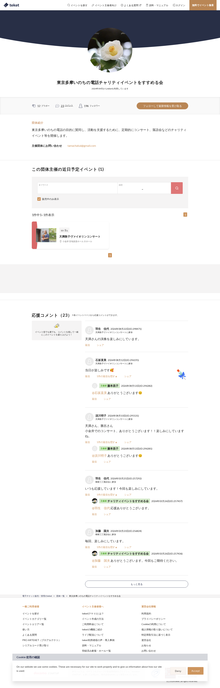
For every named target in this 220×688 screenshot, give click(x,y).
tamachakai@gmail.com (82, 145)
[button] (17, 675)
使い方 (26, 629)
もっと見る (137, 584)
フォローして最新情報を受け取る (162, 105)
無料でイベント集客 (203, 5)
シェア (100, 344)
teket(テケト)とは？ (93, 613)
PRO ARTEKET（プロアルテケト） (41, 640)
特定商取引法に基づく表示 (155, 634)
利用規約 (146, 613)
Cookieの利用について (153, 624)
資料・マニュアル (91, 645)
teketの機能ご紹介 (92, 629)
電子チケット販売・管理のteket (37, 596)
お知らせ (146, 645)
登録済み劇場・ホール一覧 (96, 650)
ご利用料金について (93, 624)
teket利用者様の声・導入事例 (98, 640)
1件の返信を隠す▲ (107, 376)
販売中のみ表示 (50, 198)
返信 (87, 344)
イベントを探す (30, 613)
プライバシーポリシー (153, 618)
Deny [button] (178, 671)
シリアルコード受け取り (35, 645)
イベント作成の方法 (93, 618)
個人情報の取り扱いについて (157, 629)
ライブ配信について (93, 634)
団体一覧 (60, 596)
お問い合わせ (148, 650)
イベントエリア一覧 (33, 624)
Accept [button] (195, 670)
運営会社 (146, 640)
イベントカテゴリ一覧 (34, 618)
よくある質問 (29, 634)
